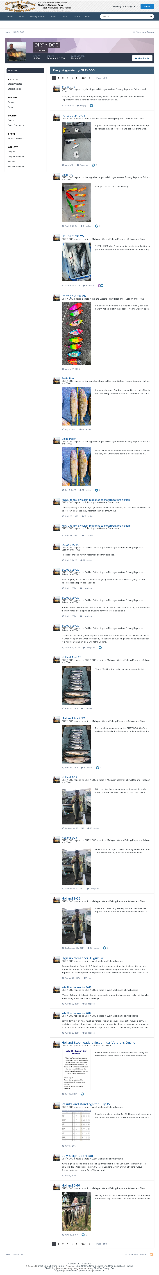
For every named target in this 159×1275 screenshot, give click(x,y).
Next (83, 78)
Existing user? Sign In (124, 6)
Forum (22, 16)
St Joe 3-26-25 (73, 236)
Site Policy (50, 1268)
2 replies (83, 165)
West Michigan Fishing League (107, 961)
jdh (86, 89)
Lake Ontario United (86, 1266)
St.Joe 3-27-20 (70, 544)
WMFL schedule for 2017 (76, 987)
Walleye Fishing (125, 1266)
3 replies (89, 285)
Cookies (86, 1263)
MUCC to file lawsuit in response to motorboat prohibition (96, 499)
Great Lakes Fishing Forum (50, 1266)
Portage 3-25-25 (74, 296)
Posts (10, 107)
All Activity (12, 70)
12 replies (87, 560)
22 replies (89, 1003)
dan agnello (91, 177)
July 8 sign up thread (77, 1156)
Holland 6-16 (71, 1185)
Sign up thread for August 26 (83, 958)
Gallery (76, 16)
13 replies (94, 828)
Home (10, 16)
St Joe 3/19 (68, 86)
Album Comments (16, 166)
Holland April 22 (71, 657)
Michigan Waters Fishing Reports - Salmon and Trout (104, 90)
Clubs (64, 16)
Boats (53, 16)
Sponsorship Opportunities (78, 1270)
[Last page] (90, 78)
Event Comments (16, 125)
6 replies (86, 226)
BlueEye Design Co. (104, 1268)
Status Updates (136, 16)
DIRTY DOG (67, 89)
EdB (87, 502)
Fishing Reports (37, 16)
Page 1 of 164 (103, 78)
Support (59, 1270)
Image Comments (16, 156)
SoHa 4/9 (67, 174)
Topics (11, 102)
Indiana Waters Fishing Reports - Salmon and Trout (118, 118)
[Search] (151, 16)
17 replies (86, 429)
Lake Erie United (106, 1266)
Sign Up (147, 6)
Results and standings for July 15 (86, 1104)
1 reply (82, 105)
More (87, 16)
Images (11, 151)
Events (11, 120)
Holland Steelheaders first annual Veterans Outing (98, 1042)
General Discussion (109, 502)
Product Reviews (16, 138)
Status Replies (14, 89)
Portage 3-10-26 (73, 116)
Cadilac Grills (91, 547)
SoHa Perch (69, 378)
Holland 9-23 (69, 777)
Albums (11, 161)
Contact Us (73, 1263)
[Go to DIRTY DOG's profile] (56, 88)
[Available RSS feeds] (151, 1254)
